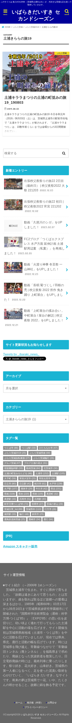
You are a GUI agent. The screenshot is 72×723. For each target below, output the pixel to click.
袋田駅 (10, 514)
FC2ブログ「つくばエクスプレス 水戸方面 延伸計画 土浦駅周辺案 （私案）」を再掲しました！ (34, 246)
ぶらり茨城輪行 (43, 458)
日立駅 (25, 483)
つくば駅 (29, 448)
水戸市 (55, 483)
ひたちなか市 (48, 448)
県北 (56, 488)
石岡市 (25, 499)
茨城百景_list (13, 509)
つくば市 (11, 448)
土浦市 (42, 473)
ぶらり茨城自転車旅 (17, 458)
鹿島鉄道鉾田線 (14, 519)
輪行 (24, 514)
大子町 (10, 478)
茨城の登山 (55, 504)
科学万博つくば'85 (16, 504)
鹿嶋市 (34, 519)
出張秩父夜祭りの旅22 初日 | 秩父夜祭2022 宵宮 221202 (44, 206)
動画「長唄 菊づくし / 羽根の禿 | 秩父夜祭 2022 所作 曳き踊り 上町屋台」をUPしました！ (34, 292)
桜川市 (40, 483)
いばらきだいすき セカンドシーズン (36, 15)
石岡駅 (40, 499)
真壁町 (52, 494)
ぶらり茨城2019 (15, 453)
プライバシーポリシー (36, 707)
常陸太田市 (47, 478)
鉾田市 (38, 514)
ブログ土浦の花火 (35, 463)
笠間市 (37, 504)
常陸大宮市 (27, 478)
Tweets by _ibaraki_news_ (21, 354)
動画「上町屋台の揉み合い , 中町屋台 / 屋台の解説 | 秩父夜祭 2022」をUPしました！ (34, 318)
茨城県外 (33, 509)
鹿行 (48, 519)
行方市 (50, 509)
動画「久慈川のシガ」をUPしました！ (43, 225)
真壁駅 (10, 499)
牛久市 (41, 488)
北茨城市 (51, 468)
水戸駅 (10, 488)
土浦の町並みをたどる (18, 473)
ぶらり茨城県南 (39, 453)
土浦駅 (58, 473)
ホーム (19, 702)
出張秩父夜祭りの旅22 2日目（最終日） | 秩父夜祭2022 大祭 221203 (44, 185)
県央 (23, 494)
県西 (37, 494)
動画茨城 (33, 468)
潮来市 (26, 488)
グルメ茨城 (12, 463)
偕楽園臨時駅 (13, 468)
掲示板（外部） (35, 702)
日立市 (10, 483)
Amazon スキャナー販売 (20, 546)
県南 (9, 494)
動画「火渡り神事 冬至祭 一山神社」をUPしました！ (43, 269)
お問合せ (52, 702)
